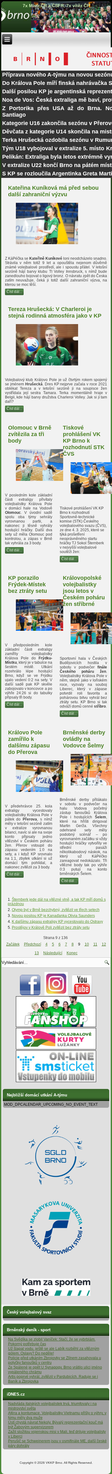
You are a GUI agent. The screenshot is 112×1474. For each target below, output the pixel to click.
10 (87, 944)
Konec (72, 953)
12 (104, 944)
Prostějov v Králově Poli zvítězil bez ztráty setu (51, 927)
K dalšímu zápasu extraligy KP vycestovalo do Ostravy (57, 921)
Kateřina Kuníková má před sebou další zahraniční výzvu (53, 191)
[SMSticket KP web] (56, 1081)
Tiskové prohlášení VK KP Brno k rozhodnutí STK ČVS (84, 441)
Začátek (13, 944)
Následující (52, 953)
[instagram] (56, 994)
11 (95, 944)
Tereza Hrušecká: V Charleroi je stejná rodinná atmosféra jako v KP (54, 312)
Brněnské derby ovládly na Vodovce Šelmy (84, 739)
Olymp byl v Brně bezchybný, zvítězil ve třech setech (56, 910)
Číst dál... (14, 292)
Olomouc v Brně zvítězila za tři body (29, 434)
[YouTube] (82, 994)
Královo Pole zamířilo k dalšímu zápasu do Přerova (29, 742)
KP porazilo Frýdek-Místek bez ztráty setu (27, 584)
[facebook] (30, 994)
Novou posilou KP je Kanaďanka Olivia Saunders (53, 916)
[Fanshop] (56, 1026)
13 (37, 953)
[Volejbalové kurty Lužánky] (56, 1048)
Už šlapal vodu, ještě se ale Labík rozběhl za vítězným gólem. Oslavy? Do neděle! (53, 1350)
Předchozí (32, 944)
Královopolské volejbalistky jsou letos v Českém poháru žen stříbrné (84, 591)
